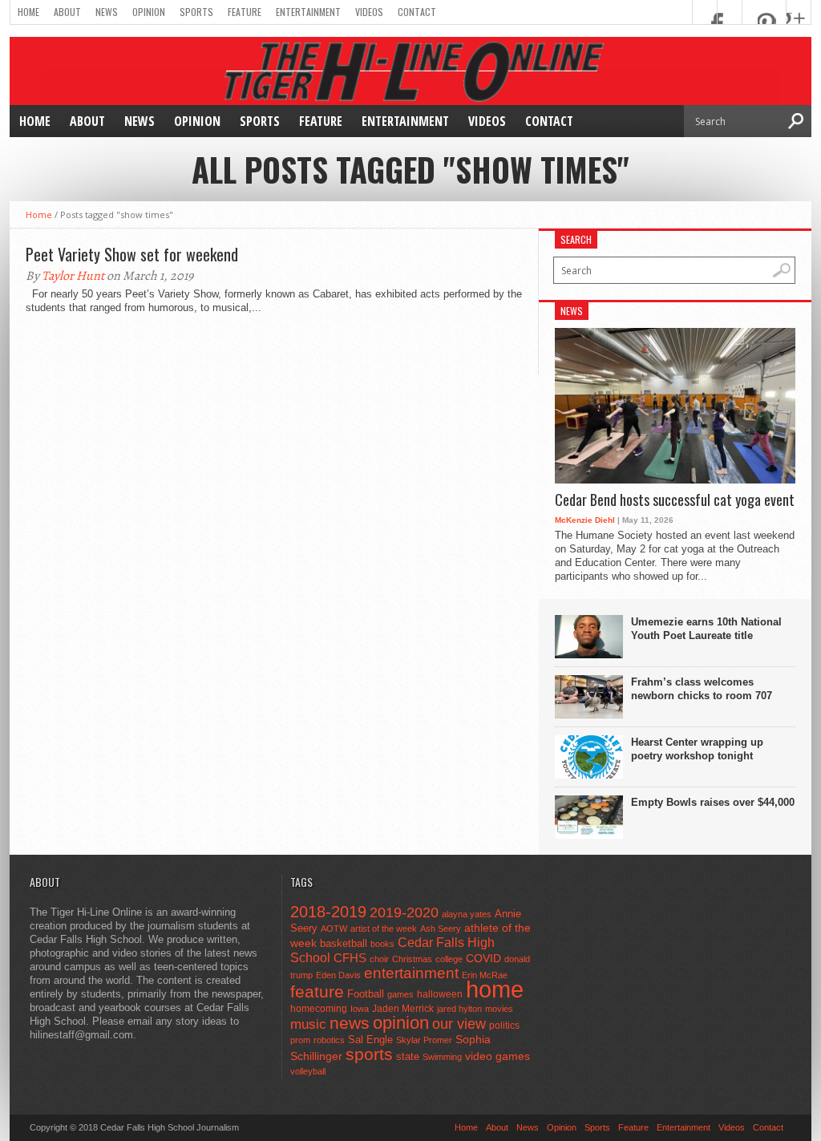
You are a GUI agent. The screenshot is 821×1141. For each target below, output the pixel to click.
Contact (417, 11)
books (382, 944)
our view (459, 1024)
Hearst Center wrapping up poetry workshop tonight (697, 749)
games (400, 994)
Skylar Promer (424, 1040)
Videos (369, 11)
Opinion (148, 11)
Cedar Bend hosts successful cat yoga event (675, 500)
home (495, 989)
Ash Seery (440, 928)
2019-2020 (404, 912)
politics (504, 1025)
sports (369, 1054)
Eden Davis (338, 975)
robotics (329, 1040)
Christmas (412, 959)
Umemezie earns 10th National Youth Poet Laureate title (706, 628)
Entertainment (308, 11)
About (67, 11)
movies (499, 1009)
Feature (244, 11)
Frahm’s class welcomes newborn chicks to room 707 (701, 689)
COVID (483, 958)
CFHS (350, 958)
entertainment (411, 973)
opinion (401, 1023)
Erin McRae (485, 975)
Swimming (442, 1057)
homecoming (318, 1008)
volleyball (308, 1071)
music (308, 1024)
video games (497, 1056)
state (407, 1056)
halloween (440, 994)
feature (317, 991)
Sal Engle (370, 1040)
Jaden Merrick (403, 1008)
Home (28, 11)
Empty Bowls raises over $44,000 (713, 802)
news (350, 1023)
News (106, 11)
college (449, 959)
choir (379, 959)
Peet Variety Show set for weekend (132, 254)
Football (365, 994)
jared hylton (459, 1009)
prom (300, 1040)
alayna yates (466, 914)
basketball (343, 943)
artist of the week (383, 928)
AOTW (334, 928)
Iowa (359, 1009)
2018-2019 (328, 911)
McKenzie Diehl (585, 520)
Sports (196, 11)
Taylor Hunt (73, 276)
